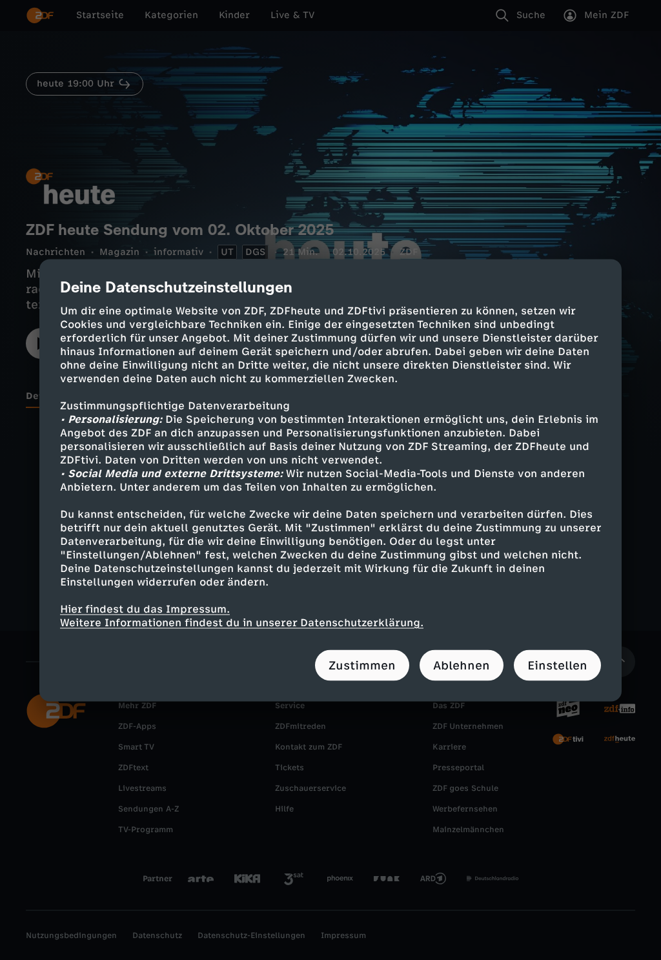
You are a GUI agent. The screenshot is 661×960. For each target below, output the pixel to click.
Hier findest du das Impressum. (145, 608)
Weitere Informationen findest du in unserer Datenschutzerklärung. (241, 622)
